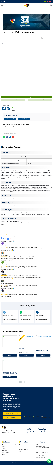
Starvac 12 (21, 348)
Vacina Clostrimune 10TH (42, 350)
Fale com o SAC (40, 315)
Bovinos (4, 111)
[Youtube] (30, 432)
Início (4, 12)
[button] (4, 137)
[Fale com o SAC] (37, 312)
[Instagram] (27, 432)
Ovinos (13, 110)
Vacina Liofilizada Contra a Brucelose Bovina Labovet (9, 350)
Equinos (9, 111)
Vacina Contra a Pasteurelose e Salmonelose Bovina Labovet (10, 373)
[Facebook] (33, 432)
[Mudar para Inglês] (47, 2)
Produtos (8, 12)
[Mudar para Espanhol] (50, 2)
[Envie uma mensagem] (21, 312)
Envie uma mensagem (25, 315)
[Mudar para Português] (45, 2)
